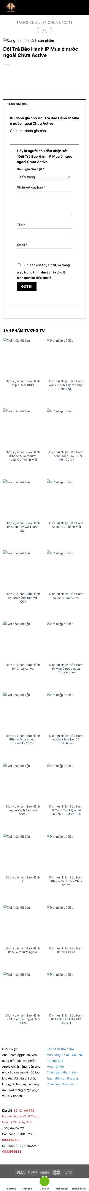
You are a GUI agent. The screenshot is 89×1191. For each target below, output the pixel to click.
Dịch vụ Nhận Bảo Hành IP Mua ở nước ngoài (23, 950)
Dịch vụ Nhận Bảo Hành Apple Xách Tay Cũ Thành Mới (66, 739)
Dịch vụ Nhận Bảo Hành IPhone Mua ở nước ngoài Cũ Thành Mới (23, 455)
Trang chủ (26, 22)
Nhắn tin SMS (79, 1188)
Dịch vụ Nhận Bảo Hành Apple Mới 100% (23, 383)
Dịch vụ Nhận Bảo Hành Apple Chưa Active (66, 595)
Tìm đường (10, 1188)
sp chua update (57, 22)
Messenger (62, 1188)
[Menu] (83, 7)
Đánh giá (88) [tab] (17, 104)
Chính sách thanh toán (62, 1072)
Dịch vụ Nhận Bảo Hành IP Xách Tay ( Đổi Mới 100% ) (66, 1019)
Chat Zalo (27, 1188)
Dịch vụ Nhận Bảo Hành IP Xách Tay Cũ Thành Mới (23, 526)
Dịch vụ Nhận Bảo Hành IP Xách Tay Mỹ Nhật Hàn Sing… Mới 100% (66, 810)
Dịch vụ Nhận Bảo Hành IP (23, 879)
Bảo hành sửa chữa (60, 1049)
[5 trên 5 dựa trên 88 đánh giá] (44, 71)
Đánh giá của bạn (30, 169)
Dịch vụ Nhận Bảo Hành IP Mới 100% (66, 950)
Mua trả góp (55, 1066)
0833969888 (12, 1140)
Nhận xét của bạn (31, 187)
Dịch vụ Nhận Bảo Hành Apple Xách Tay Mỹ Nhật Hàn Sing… (66, 384)
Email (22, 245)
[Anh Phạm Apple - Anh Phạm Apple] (24, 7)
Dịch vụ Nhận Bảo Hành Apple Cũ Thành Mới (66, 525)
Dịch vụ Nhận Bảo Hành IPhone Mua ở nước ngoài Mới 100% (23, 739)
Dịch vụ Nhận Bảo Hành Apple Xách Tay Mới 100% (23, 810)
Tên (21, 224)
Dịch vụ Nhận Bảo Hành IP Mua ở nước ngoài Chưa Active (66, 668)
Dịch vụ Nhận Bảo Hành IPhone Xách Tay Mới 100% (23, 597)
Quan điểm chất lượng (62, 1078)
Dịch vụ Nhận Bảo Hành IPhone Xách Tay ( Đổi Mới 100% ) (66, 455)
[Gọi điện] (44, 1182)
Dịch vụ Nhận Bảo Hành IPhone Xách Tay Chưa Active (66, 881)
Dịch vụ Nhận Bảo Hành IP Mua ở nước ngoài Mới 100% (23, 1019)
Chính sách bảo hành (61, 1084)
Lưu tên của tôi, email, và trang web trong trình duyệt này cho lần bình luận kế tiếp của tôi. (43, 271)
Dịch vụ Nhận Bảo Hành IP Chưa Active (23, 666)
